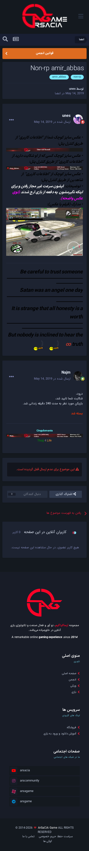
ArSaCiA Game (47, 828)
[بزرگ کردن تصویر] (44, 231)
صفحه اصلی (69, 673)
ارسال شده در (52, 122)
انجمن (72, 680)
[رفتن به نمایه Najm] (78, 376)
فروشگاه (71, 727)
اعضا (58, 93)
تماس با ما (28, 836)
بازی (74, 692)
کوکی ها (47, 841)
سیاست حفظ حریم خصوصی (56, 836)
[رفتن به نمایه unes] (78, 119)
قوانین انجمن (44, 53)
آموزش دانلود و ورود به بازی (60, 734)
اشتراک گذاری (64, 494)
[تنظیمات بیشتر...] (11, 120)
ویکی (73, 686)
